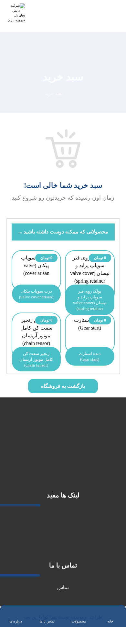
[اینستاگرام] (58, 466)
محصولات (63, 527)
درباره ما (63, 517)
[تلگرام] (68, 466)
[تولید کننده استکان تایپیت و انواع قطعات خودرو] (16, 13)
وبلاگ (63, 546)
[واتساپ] (77, 466)
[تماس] (48, 466)
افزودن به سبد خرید (86, 296)
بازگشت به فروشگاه (63, 386)
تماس (63, 587)
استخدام (63, 536)
